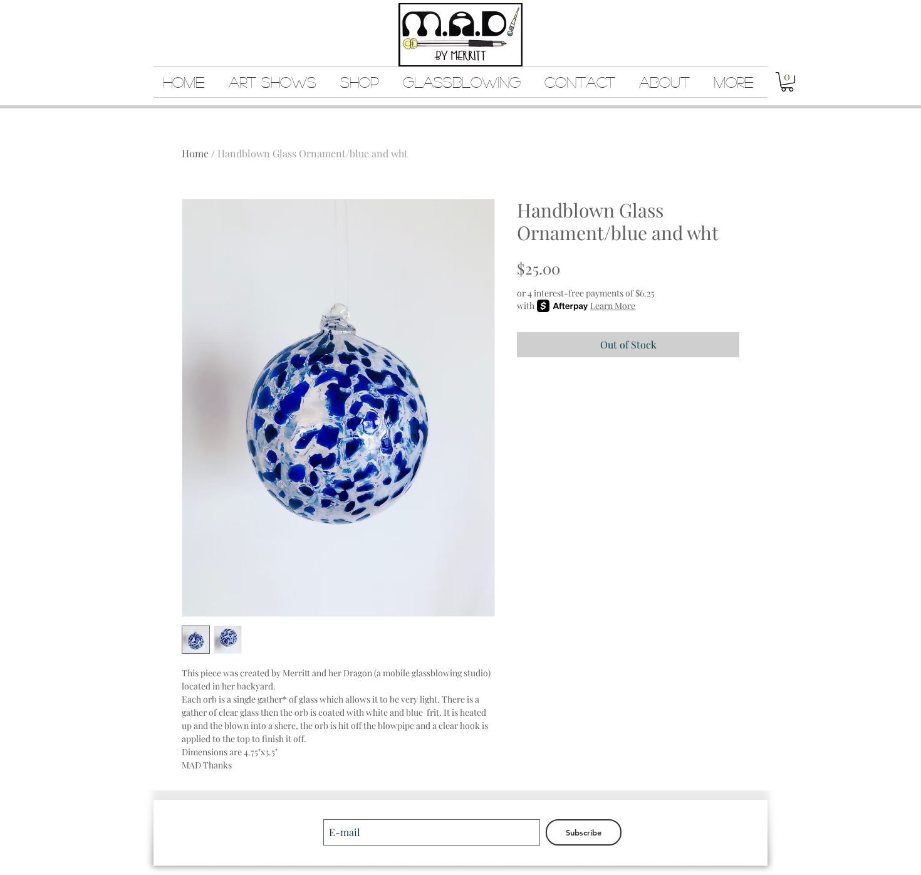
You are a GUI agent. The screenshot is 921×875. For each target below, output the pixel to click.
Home (195, 153)
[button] (787, 82)
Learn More (612, 306)
